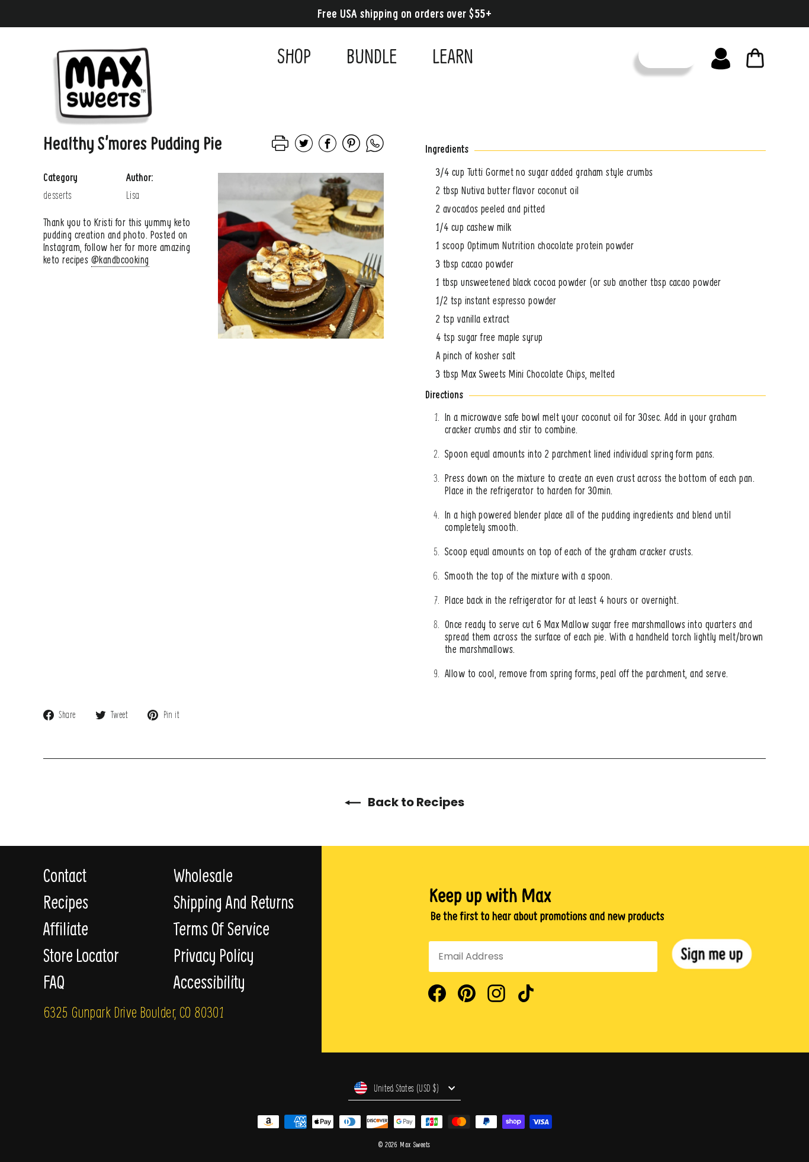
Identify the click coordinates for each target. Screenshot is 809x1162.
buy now (668, 55)
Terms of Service (221, 929)
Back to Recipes (414, 802)
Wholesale (203, 875)
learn (452, 56)
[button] (711, 954)
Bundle (371, 56)
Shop (294, 56)
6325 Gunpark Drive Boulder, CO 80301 (133, 1011)
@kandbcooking (120, 259)
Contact (64, 875)
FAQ (54, 982)
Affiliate (65, 929)
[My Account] (721, 55)
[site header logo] (98, 81)
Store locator (80, 955)
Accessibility (209, 982)
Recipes (65, 902)
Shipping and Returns (234, 902)
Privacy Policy (213, 955)
